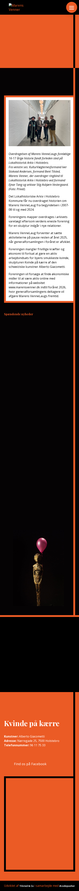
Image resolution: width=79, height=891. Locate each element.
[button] (71, 7)
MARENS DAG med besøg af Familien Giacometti (36, 385)
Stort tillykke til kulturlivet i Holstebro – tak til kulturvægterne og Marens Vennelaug (38, 366)
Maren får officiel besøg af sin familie (37, 450)
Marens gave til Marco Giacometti (33, 401)
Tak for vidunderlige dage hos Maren (37, 327)
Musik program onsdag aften (30, 436)
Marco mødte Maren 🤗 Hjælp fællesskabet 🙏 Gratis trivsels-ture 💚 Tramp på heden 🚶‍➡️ (38, 345)
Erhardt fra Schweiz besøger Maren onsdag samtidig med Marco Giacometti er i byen (35, 418)
